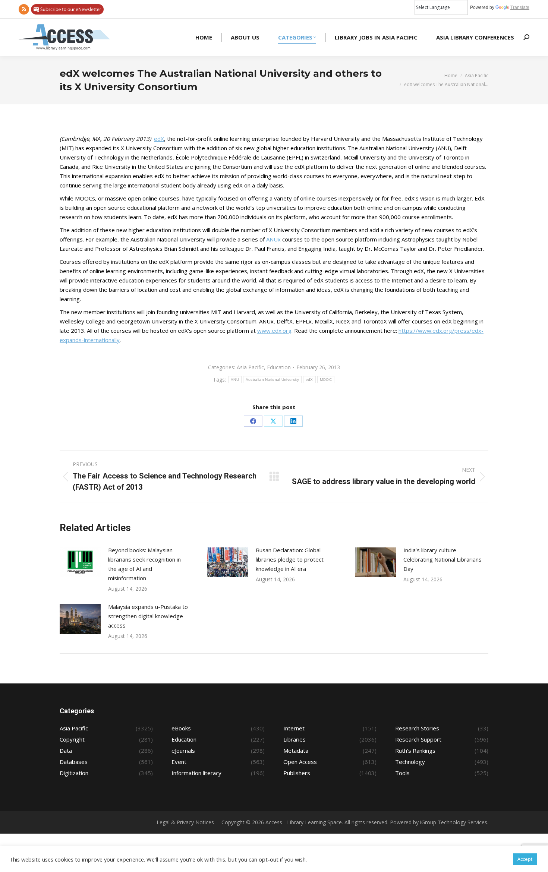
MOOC (326, 379)
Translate (519, 7)
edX (159, 138)
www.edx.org (274, 330)
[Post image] (80, 562)
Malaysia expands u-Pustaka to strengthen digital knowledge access (148, 616)
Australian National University (272, 379)
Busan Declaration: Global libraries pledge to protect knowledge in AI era (290, 559)
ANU (235, 379)
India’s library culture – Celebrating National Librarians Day (442, 559)
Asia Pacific (250, 367)
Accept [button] (524, 859)
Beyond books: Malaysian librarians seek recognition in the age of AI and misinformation (144, 564)
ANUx (273, 239)
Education (279, 367)
